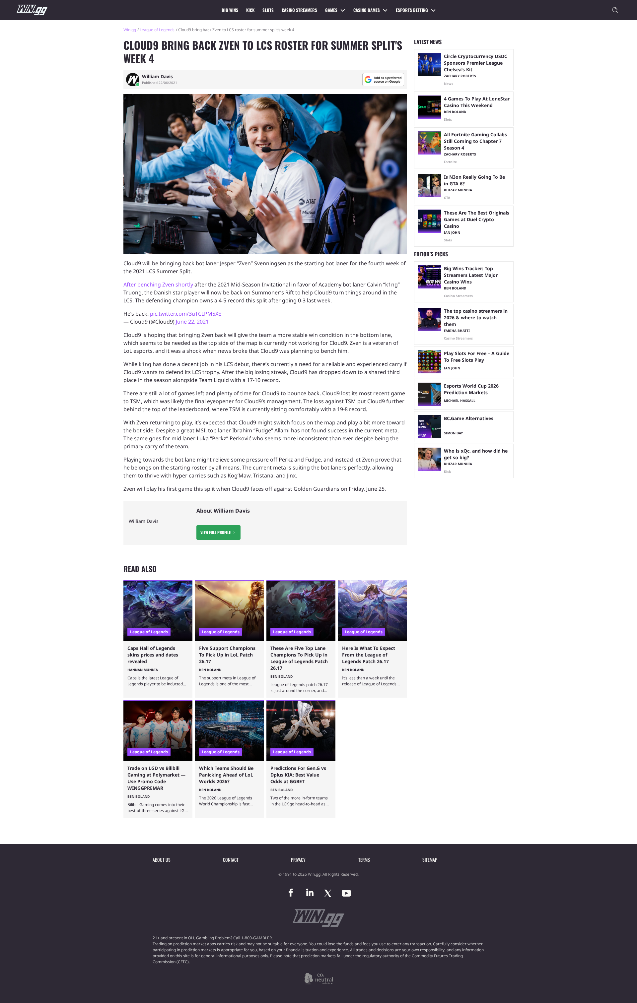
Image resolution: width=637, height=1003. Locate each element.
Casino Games (366, 10)
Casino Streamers (299, 10)
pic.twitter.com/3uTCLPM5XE (185, 313)
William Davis (157, 76)
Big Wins (230, 10)
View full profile (215, 532)
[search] (615, 10)
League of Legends (157, 29)
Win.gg (129, 29)
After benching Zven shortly (158, 284)
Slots (268, 10)
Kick (250, 10)
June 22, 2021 (192, 321)
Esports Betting (412, 10)
